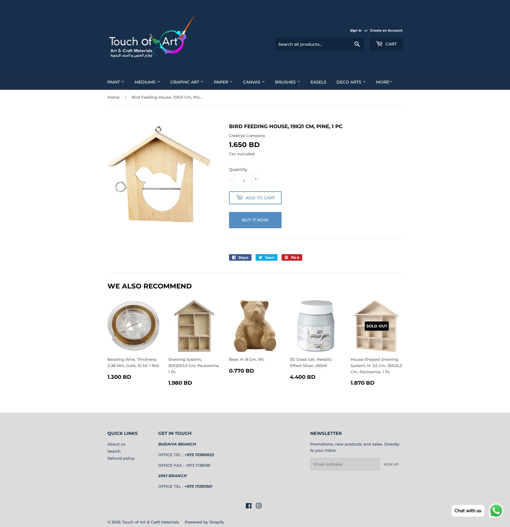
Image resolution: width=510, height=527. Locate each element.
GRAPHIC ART (185, 82)
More (382, 82)
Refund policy (121, 458)
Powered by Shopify (204, 522)
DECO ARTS (349, 82)
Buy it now (255, 220)
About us (116, 444)
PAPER (221, 82)
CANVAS (252, 82)
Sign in (356, 30)
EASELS (318, 82)
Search (114, 451)
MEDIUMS (146, 82)
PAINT (114, 82)
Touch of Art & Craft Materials (150, 522)
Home (113, 97)
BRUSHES (286, 82)
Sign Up (391, 464)
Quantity (238, 169)
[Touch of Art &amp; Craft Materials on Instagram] (259, 506)
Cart (390, 44)
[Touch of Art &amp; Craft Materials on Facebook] (249, 506)
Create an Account (386, 30)
